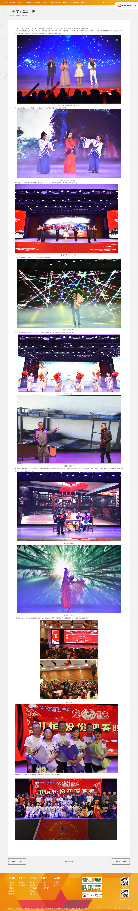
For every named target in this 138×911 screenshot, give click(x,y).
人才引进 (56, 885)
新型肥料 (32, 891)
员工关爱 (43, 882)
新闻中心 (20, 3)
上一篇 (20, 861)
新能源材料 (33, 885)
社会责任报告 (45, 888)
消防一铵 (32, 894)
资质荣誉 (11, 888)
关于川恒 (12, 3)
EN (103, 3)
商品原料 (32, 882)
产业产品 (29, 3)
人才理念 (56, 882)
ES (109, 3)
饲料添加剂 (33, 888)
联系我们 (83, 3)
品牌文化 (37, 3)
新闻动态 (22, 882)
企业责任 (45, 3)
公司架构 (11, 885)
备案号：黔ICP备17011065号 (67, 908)
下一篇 (118, 861)
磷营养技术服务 (55, 3)
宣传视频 (22, 885)
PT (106, 3)
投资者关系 (74, 3)
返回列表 (70, 861)
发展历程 (11, 891)
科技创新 (11, 894)
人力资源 (65, 3)
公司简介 (11, 882)
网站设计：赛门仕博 (81, 908)
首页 (5, 3)
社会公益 (43, 885)
